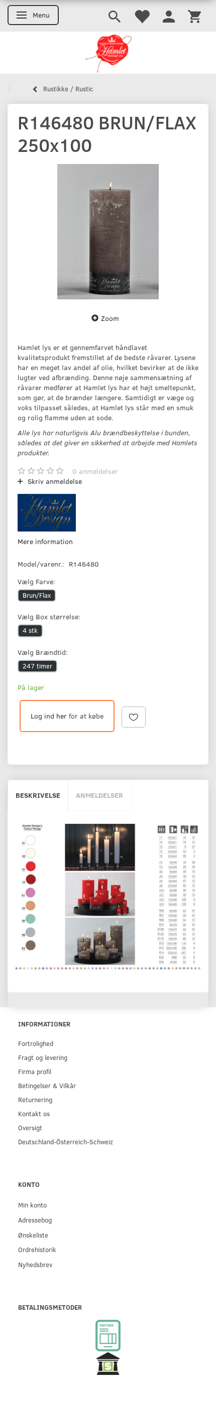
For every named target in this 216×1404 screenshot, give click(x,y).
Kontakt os (34, 1113)
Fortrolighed (35, 1043)
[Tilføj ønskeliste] (134, 717)
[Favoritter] (141, 16)
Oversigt (30, 1127)
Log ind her (49, 716)
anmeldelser (95, 471)
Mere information (45, 541)
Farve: (36, 581)
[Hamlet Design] (108, 53)
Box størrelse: (49, 616)
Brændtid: (43, 652)
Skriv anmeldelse (54, 481)
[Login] (168, 16)
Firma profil (34, 1071)
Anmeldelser (99, 795)
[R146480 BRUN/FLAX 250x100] (108, 231)
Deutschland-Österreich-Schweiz (65, 1141)
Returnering (35, 1099)
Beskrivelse (38, 795)
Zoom (110, 318)
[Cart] (194, 16)
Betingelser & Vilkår (47, 1085)
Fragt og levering (42, 1057)
